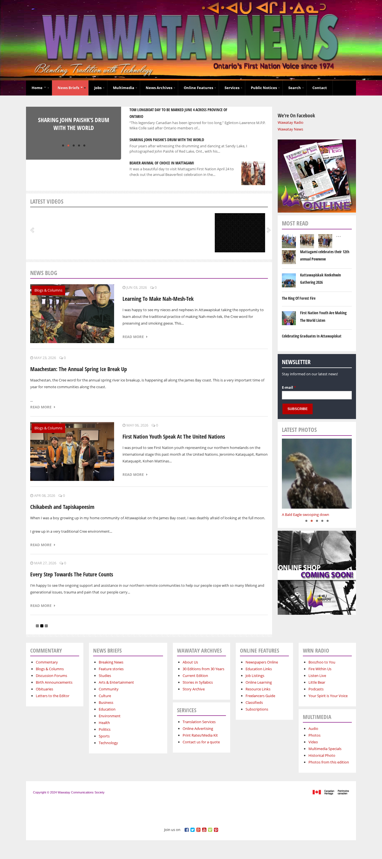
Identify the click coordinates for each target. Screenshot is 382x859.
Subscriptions (257, 709)
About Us (190, 662)
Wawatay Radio (290, 122)
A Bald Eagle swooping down (305, 514)
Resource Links (258, 689)
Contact (319, 87)
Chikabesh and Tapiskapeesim (62, 507)
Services (232, 87)
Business (106, 702)
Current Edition (195, 675)
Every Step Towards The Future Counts (71, 574)
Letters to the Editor (52, 695)
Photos (314, 735)
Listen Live (317, 675)
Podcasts (316, 689)
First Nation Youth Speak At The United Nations (173, 436)
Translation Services (199, 721)
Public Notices (264, 87)
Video (313, 741)
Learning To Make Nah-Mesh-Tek (158, 298)
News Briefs (69, 87)
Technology (108, 742)
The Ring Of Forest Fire (298, 298)
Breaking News (111, 662)
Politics (104, 729)
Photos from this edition (328, 762)
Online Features (198, 87)
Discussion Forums (51, 675)
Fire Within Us (319, 668)
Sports (104, 736)
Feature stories (111, 668)
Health (104, 722)
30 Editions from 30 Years (203, 668)
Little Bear (316, 682)
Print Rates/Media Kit (200, 735)
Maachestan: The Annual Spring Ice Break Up (78, 369)
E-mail (289, 387)
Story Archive (194, 689)
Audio (313, 728)
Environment (110, 715)
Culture (105, 695)
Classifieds (254, 702)
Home (37, 87)
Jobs (98, 87)
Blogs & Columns (48, 290)
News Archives (159, 87)
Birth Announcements (54, 682)
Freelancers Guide (260, 695)
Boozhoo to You (321, 662)
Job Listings (255, 675)
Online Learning (259, 682)
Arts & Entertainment (116, 682)
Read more (134, 336)
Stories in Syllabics (198, 682)
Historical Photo (321, 755)
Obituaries (44, 689)
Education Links (259, 668)
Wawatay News (290, 129)
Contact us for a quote (201, 741)
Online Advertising (198, 728)
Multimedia (123, 87)
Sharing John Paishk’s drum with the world (73, 124)
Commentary (47, 662)
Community (109, 689)
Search (294, 87)
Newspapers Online (262, 662)
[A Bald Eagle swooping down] (317, 474)
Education (107, 709)
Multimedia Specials (324, 748)
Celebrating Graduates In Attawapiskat (311, 336)
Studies (105, 675)
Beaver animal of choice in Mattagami (161, 163)
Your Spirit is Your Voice (328, 695)
